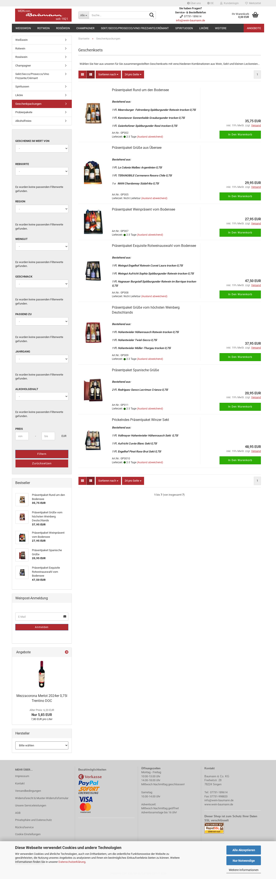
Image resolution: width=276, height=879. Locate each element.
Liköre (204, 28)
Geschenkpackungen (28, 103)
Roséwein (63, 28)
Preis (19, 428)
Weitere (220, 28)
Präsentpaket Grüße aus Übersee (137, 148)
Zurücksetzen (42, 463)
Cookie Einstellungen (28, 834)
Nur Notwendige (244, 860)
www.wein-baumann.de (218, 804)
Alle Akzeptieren (243, 850)
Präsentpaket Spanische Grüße (135, 370)
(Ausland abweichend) (150, 136)
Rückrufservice (24, 827)
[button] (210, 3)
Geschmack (23, 276)
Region (20, 201)
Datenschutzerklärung (71, 861)
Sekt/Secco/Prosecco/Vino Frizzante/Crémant (135, 28)
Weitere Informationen (244, 870)
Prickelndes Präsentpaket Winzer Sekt (140, 420)
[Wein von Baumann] (43, 15)
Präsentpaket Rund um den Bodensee (140, 90)
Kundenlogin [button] (231, 3)
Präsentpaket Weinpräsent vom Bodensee (143, 209)
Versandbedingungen (28, 790)
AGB (17, 812)
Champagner (85, 28)
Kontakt (20, 783)
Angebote (254, 28)
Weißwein (23, 28)
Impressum (22, 776)
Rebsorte (22, 164)
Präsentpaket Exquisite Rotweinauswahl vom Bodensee (154, 246)
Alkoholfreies (23, 120)
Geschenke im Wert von (32, 141)
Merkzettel (254, 3)
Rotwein (43, 28)
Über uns (195, 3)
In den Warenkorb (240, 134)
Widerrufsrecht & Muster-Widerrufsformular (41, 798)
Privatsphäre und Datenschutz (33, 820)
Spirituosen (184, 28)
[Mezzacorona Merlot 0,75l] (41, 674)
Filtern (41, 453)
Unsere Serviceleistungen (30, 805)
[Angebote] (66, 652)
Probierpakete (23, 112)
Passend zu (23, 314)
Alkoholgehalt (26, 389)
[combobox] (108, 74)
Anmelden (42, 627)
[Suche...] (152, 15)
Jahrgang (22, 351)
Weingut (21, 239)
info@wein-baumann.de (190, 20)
